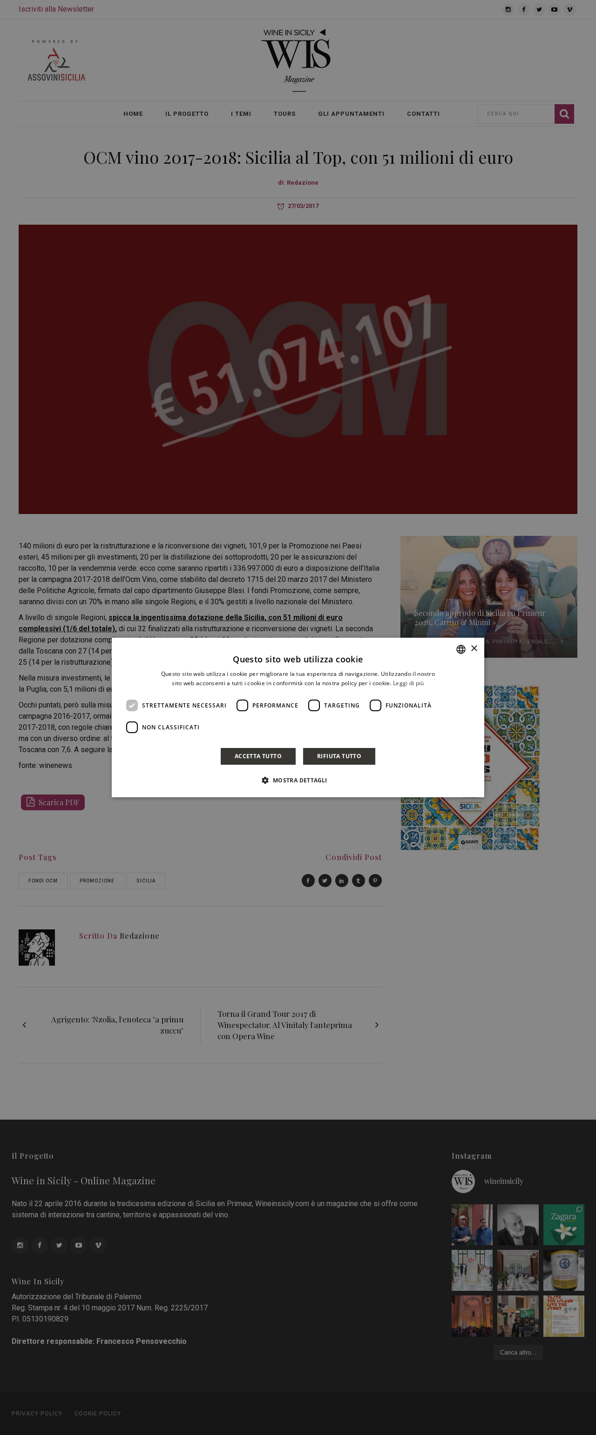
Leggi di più (408, 683)
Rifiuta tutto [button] (339, 756)
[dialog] (298, 718)
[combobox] (461, 649)
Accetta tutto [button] (258, 756)
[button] (298, 780)
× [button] (473, 648)
